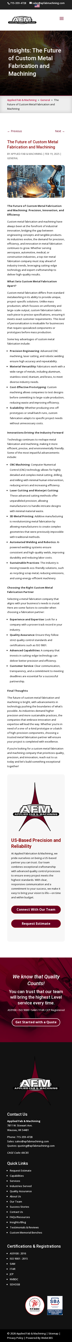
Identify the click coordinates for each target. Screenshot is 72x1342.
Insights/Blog (18, 1222)
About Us (15, 1196)
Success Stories (19, 1206)
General (12, 158)
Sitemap (53, 1333)
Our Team (16, 1201)
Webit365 (47, 1338)
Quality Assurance (21, 1191)
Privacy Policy (15, 1338)
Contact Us (16, 1212)
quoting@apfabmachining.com (36, 1145)
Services (15, 1181)
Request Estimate (36, 923)
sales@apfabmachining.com (32, 1141)
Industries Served (21, 1186)
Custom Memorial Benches (26, 1232)
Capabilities (17, 1175)
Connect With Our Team (36, 909)
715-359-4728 (24, 1137)
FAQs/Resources (20, 1217)
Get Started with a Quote (36, 1022)
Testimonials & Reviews (24, 1227)
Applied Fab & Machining (26, 154)
